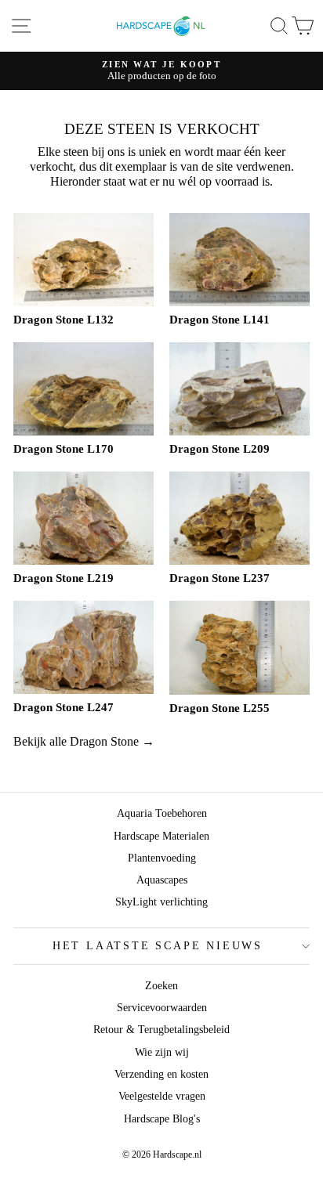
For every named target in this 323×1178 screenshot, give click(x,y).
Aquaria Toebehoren (162, 813)
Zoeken (161, 986)
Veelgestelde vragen (161, 1096)
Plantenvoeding (162, 858)
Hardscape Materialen (161, 836)
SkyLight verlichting (161, 902)
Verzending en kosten (161, 1074)
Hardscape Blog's (162, 1119)
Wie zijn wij (162, 1052)
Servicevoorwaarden (162, 1008)
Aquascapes (161, 880)
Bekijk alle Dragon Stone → (83, 741)
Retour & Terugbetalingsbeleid (161, 1029)
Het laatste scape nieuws (158, 946)
